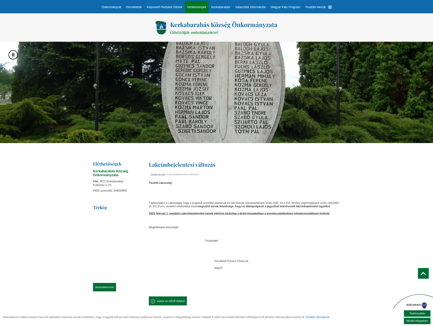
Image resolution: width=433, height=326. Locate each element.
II (13, 55)
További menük (315, 7)
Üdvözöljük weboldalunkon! (223, 27)
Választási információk (250, 7)
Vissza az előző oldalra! (171, 301)
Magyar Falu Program (285, 7)
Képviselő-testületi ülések (164, 7)
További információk (317, 317)
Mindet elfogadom (417, 320)
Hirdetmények (196, 7)
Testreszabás (417, 313)
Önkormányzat (111, 7)
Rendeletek (134, 7)
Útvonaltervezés (104, 287)
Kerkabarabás (220, 7)
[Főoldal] (161, 27)
